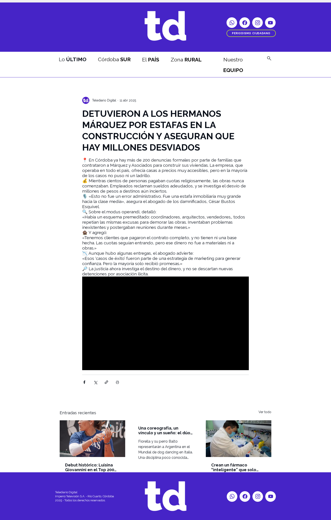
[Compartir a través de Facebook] (84, 382)
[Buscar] (269, 58)
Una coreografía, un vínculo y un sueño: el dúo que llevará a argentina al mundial (164, 430)
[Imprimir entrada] (117, 382)
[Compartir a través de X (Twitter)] (95, 382)
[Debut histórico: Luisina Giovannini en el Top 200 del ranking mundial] (92, 438)
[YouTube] (270, 22)
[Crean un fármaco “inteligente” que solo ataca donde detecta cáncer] (238, 438)
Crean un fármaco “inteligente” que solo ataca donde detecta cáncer (233, 467)
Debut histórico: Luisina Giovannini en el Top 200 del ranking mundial (89, 467)
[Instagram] (257, 22)
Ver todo (264, 412)
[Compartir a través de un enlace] (106, 382)
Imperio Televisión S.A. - (71, 496)
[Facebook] (244, 22)
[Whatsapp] (232, 22)
